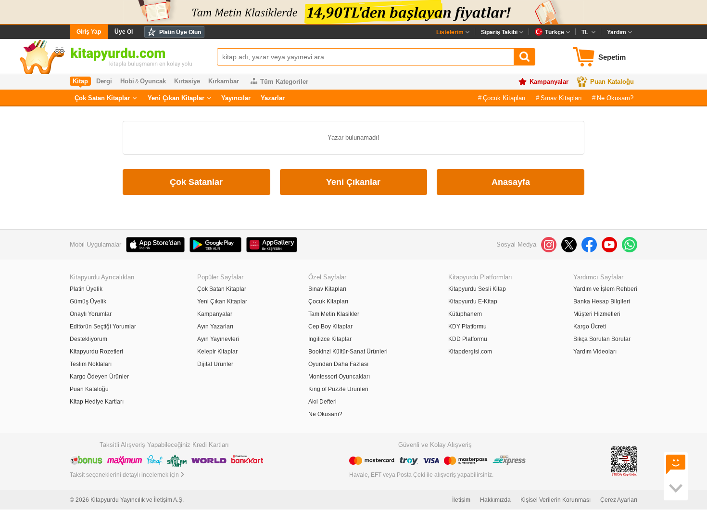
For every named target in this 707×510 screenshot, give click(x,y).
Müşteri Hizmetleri (596, 314)
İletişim (461, 500)
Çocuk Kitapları (504, 98)
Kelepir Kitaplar (217, 351)
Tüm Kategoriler (284, 81)
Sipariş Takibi (499, 32)
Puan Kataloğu (612, 81)
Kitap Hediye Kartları (97, 401)
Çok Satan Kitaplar (102, 98)
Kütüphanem (465, 314)
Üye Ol (123, 31)
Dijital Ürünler (215, 364)
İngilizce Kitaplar (330, 339)
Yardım (616, 32)
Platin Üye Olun (180, 32)
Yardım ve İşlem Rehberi (605, 289)
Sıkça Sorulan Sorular (602, 339)
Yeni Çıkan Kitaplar (176, 98)
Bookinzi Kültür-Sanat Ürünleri (348, 351)
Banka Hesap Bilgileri (601, 301)
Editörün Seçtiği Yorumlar (103, 326)
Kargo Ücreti (589, 326)
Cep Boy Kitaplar (330, 326)
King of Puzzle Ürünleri (338, 389)
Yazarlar (273, 98)
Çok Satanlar (196, 182)
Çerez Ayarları (618, 500)
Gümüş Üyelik (88, 301)
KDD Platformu (467, 339)
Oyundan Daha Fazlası (338, 364)
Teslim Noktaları (91, 364)
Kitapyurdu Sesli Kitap (477, 289)
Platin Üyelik (86, 289)
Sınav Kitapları (561, 98)
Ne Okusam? (615, 98)
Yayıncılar (236, 98)
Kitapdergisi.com (470, 351)
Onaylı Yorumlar (91, 314)
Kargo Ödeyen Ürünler (99, 376)
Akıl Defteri (322, 401)
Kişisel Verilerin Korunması (555, 500)
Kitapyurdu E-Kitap (472, 301)
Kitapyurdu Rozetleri (96, 351)
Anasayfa (511, 182)
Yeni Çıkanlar (353, 182)
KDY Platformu (467, 326)
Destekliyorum (88, 339)
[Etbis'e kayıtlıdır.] (624, 461)
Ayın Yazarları (215, 326)
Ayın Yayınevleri (218, 339)
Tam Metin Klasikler (333, 314)
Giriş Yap (88, 31)
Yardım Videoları (595, 351)
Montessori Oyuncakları (339, 376)
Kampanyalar (549, 81)
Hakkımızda (495, 500)
